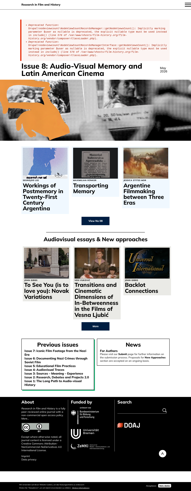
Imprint (25, 456)
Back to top (162, 453)
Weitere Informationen (80, 488)
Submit (122, 354)
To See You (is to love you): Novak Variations (46, 290)
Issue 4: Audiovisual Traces (44, 370)
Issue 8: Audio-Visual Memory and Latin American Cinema (81, 69)
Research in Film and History (40, 4)
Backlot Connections (141, 287)
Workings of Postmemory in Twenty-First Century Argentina (43, 197)
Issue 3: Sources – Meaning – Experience (53, 373)
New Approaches (155, 357)
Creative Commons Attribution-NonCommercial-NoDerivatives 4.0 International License (41, 447)
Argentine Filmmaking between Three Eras (143, 194)
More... (25, 418)
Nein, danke (164, 486)
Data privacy (28, 459)
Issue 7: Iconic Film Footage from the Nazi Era (55, 353)
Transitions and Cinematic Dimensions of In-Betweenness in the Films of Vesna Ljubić (96, 299)
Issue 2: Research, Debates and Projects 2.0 (56, 377)
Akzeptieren (151, 486)
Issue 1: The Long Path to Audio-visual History (53, 383)
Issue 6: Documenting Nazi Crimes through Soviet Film (55, 360)
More (96, 326)
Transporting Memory (90, 188)
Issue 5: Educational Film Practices (50, 366)
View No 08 (96, 221)
